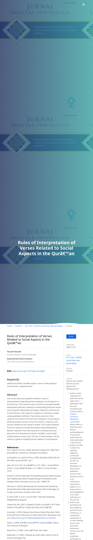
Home (9, 326)
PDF (72, 337)
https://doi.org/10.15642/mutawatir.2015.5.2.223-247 (33, 518)
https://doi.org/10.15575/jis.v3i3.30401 (28, 371)
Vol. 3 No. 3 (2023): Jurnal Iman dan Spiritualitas (44, 326)
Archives (18, 326)
